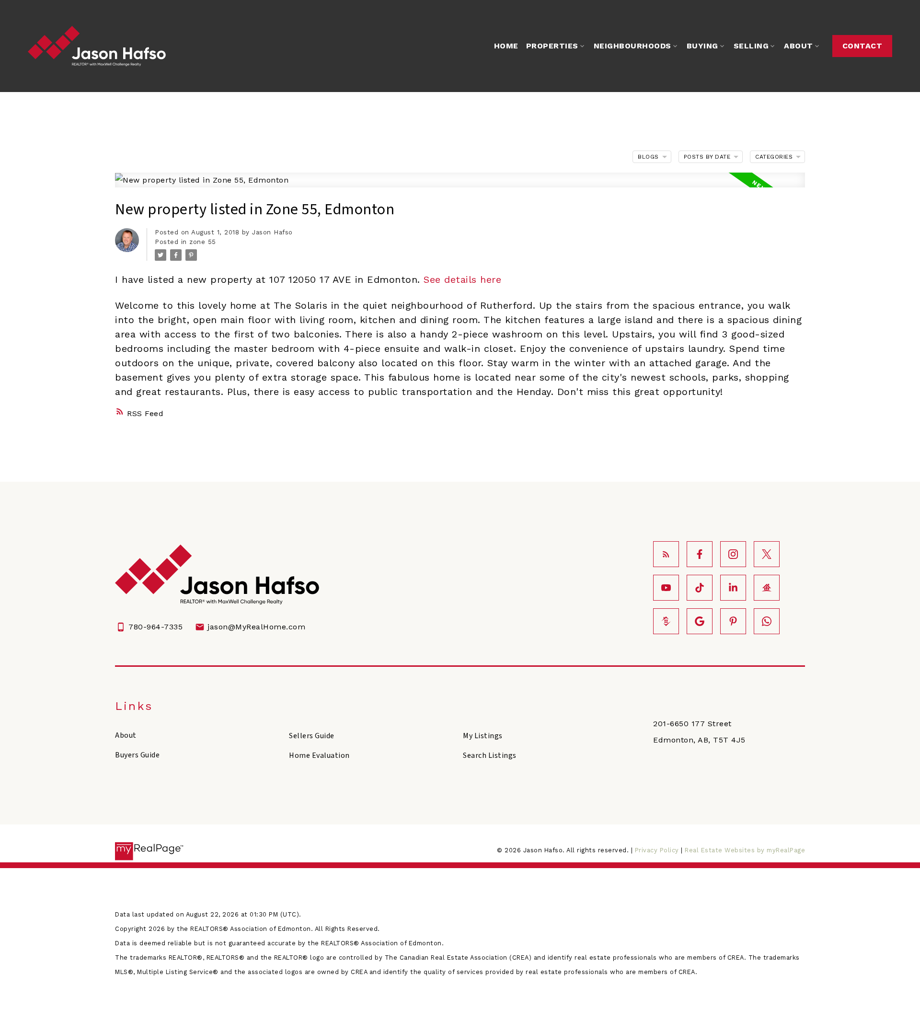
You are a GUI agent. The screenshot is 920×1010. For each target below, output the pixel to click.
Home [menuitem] (506, 45)
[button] (862, 46)
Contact (862, 45)
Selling (751, 45)
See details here (462, 279)
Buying (702, 45)
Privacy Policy (657, 850)
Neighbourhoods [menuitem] (632, 45)
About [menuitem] (798, 45)
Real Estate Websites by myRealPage (745, 850)
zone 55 (202, 241)
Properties (552, 45)
